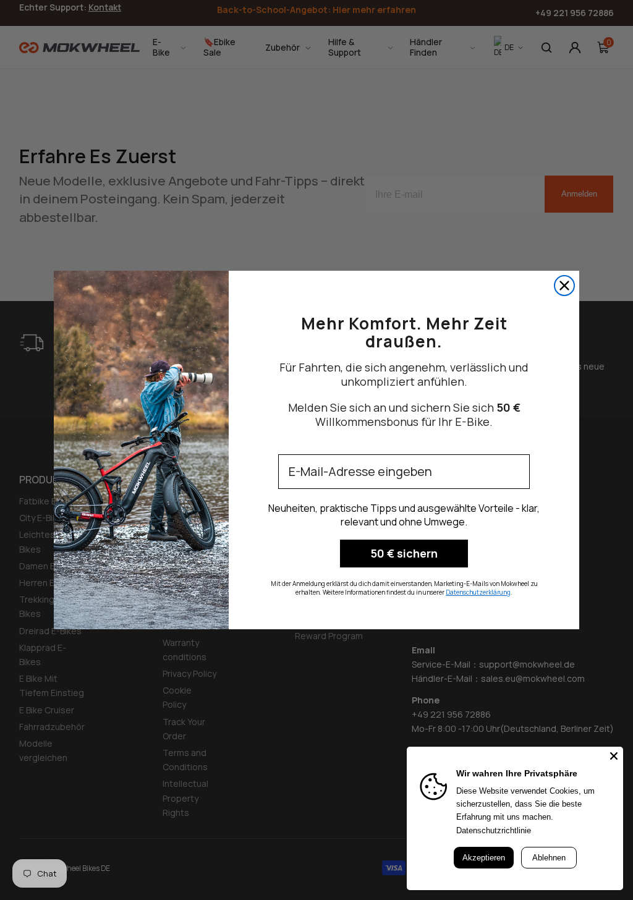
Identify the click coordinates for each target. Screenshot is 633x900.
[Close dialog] (564, 285)
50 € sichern (404, 553)
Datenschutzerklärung (478, 592)
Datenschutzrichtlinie (493, 830)
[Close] (614, 756)
